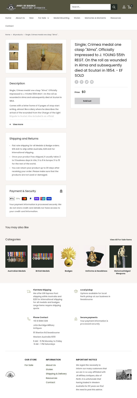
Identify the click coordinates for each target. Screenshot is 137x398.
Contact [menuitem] (9, 26)
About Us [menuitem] (20, 18)
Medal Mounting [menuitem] (61, 18)
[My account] (124, 6)
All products (18, 34)
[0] (129, 7)
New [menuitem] (31, 18)
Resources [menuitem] (116, 18)
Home (7, 34)
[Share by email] (92, 82)
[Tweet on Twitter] (87, 82)
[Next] (131, 257)
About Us (51, 365)
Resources (51, 378)
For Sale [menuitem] (42, 18)
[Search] (114, 7)
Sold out (87, 101)
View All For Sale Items (121, 239)
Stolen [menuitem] (77, 18)
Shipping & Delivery (56, 373)
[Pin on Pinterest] (81, 82)
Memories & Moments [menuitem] (95, 18)
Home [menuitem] (8, 18)
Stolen (49, 369)
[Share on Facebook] (76, 82)
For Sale (29, 365)
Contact (50, 382)
